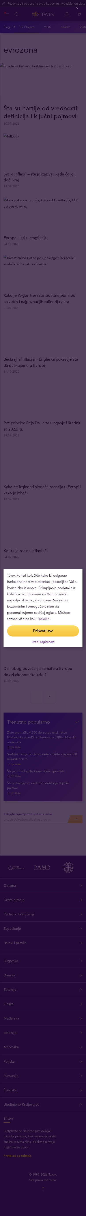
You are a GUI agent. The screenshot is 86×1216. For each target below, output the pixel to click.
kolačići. (44, 619)
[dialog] (43, 608)
